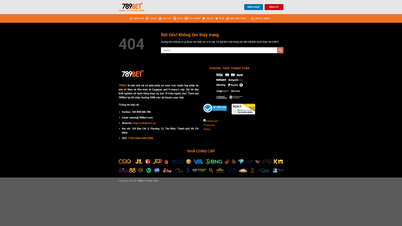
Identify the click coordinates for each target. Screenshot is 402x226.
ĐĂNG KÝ (274, 7)
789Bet (123, 85)
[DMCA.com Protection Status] (212, 125)
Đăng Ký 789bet (262, 18)
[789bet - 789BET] (134, 7)
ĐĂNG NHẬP (253, 7)
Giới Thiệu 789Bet (238, 18)
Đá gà (221, 18)
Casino (153, 18)
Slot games (195, 18)
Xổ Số (180, 18)
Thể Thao (167, 18)
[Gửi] (280, 50)
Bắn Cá (209, 18)
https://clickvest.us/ (144, 123)
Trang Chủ (139, 18)
